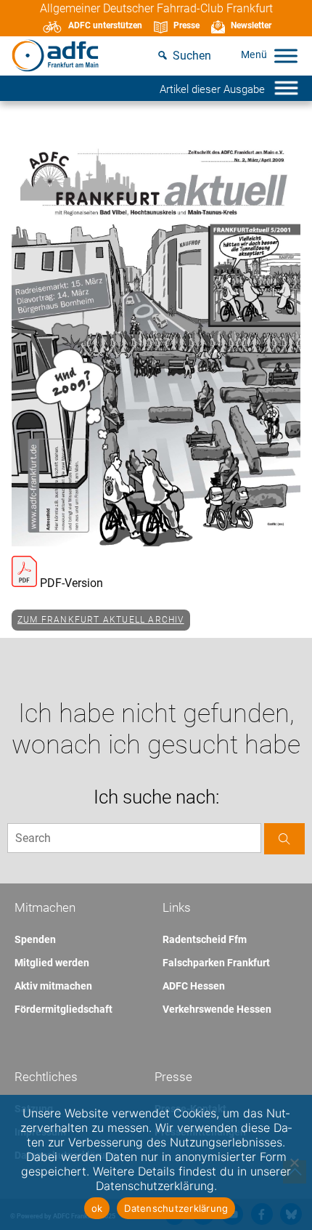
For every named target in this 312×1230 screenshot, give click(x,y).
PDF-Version (70, 583)
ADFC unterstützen (105, 25)
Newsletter (251, 25)
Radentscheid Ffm (205, 939)
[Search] (284, 838)
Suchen (192, 55)
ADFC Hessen (194, 986)
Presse (186, 25)
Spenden (35, 939)
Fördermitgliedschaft (63, 1009)
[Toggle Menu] (285, 55)
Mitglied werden (52, 962)
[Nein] (294, 1162)
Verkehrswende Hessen (217, 1009)
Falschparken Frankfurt (216, 962)
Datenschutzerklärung (176, 1208)
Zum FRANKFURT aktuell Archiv (100, 620)
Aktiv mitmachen (53, 986)
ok (97, 1208)
